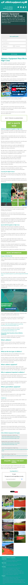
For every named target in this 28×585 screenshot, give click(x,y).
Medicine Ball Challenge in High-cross (10, 574)
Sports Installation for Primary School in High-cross (13, 581)
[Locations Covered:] (1, 1)
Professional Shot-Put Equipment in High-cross (12, 570)
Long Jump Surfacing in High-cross (10, 561)
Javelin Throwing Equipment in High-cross (11, 568)
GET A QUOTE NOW (14, 124)
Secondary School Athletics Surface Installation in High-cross (14, 583)
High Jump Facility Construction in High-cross (12, 564)
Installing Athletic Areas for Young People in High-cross (14, 579)
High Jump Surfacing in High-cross (10, 565)
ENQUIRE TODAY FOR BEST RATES (14, 461)
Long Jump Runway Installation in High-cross (12, 560)
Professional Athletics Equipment (8, 557)
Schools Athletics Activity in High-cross (10, 578)
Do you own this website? (10, 479)
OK (21, 479)
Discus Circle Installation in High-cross (10, 569)
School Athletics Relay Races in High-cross (11, 577)
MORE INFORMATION (14, 253)
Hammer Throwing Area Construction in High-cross (13, 571)
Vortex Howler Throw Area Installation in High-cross (13, 573)
